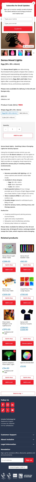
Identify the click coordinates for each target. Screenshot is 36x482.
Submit (18, 29)
